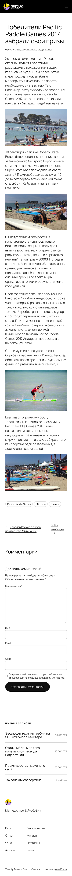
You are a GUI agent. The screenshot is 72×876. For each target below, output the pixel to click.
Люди (41, 49)
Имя (8, 627)
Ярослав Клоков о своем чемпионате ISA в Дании (23, 529)
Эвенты (55, 504)
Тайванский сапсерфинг (23, 780)
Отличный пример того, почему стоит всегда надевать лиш (23, 751)
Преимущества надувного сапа (25, 767)
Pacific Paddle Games (19, 504)
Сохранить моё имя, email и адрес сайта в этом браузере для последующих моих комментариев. (36, 676)
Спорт (48, 49)
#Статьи (31, 49)
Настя (20, 49)
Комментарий (13, 586)
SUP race (41, 504)
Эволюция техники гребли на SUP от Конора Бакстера (27, 735)
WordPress (61, 869)
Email (9, 643)
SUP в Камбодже (57, 527)
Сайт (8, 658)
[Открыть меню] (66, 7)
